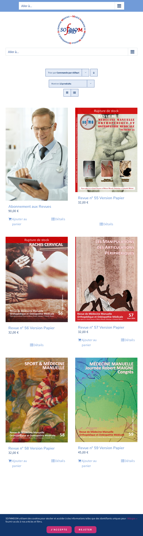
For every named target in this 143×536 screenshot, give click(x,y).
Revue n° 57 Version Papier (101, 327)
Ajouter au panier (19, 221)
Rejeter (85, 529)
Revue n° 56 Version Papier (31, 327)
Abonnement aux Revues (29, 206)
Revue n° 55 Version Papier (101, 197)
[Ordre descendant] (94, 72)
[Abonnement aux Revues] (37, 154)
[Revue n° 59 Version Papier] (106, 400)
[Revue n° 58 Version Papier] (37, 400)
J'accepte (59, 529)
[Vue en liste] (74, 92)
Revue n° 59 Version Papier (101, 447)
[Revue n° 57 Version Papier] (106, 279)
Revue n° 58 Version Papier (31, 448)
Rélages (131, 518)
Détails (60, 219)
